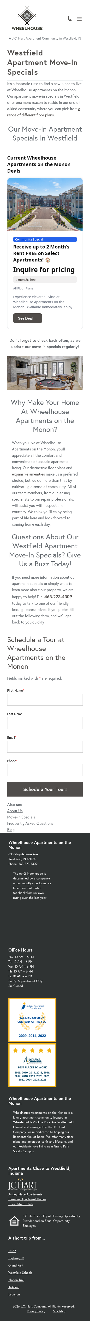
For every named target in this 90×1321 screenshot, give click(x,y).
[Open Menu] (79, 19)
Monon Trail (16, 1280)
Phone (11, 761)
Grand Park (15, 1265)
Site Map (59, 1311)
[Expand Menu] (81, 24)
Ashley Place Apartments (25, 1194)
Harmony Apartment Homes (27, 1199)
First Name (15, 690)
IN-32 (12, 1251)
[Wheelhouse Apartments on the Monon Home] (27, 18)
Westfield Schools (20, 1273)
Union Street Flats (20, 1204)
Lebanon (14, 1294)
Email (11, 737)
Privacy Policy (36, 1311)
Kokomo (13, 1287)
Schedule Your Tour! (45, 789)
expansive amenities (28, 473)
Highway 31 (16, 1258)
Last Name (15, 714)
